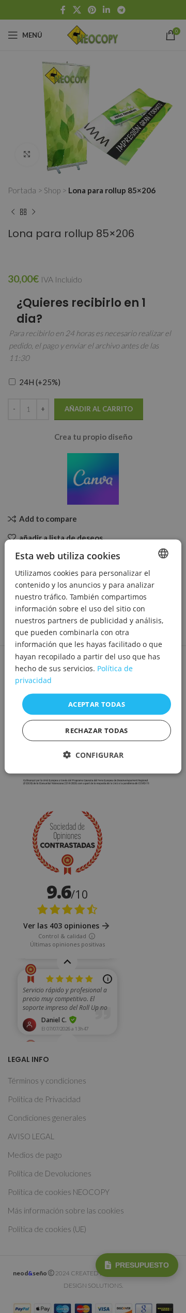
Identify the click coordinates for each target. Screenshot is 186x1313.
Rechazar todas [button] (96, 730)
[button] (93, 755)
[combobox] (163, 553)
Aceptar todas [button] (96, 703)
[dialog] (93, 656)
